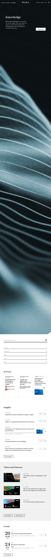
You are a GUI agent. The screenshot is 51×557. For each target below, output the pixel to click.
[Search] (49, 2)
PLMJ (25, 2)
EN (45, 2)
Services (3, 2)
